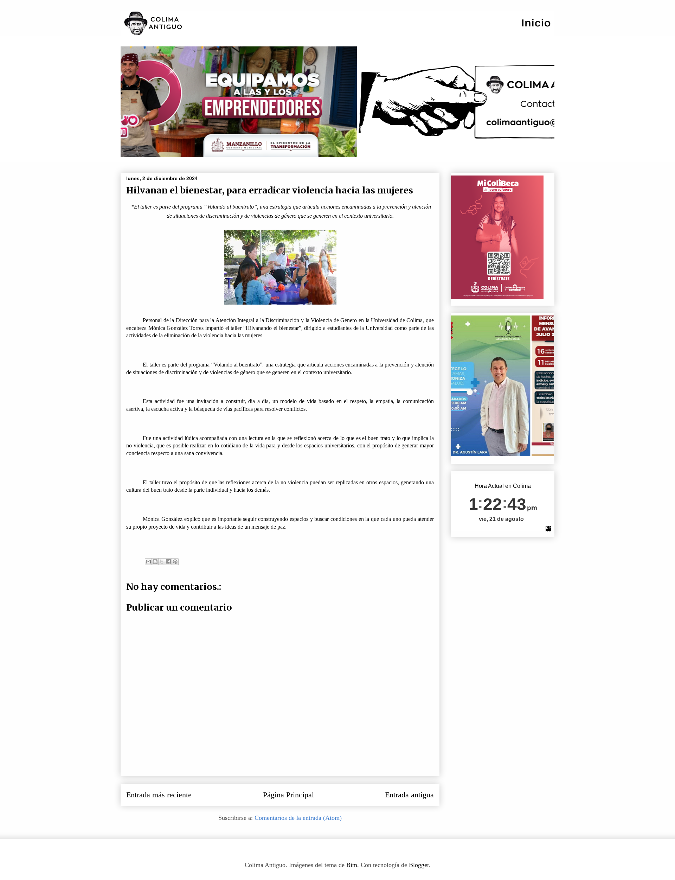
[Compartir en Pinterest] (175, 561)
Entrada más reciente (159, 795)
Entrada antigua (409, 795)
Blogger (419, 864)
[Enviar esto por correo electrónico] (148, 561)
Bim (351, 864)
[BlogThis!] (155, 561)
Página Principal (288, 795)
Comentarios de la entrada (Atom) (298, 817)
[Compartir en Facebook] (168, 561)
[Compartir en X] (161, 561)
